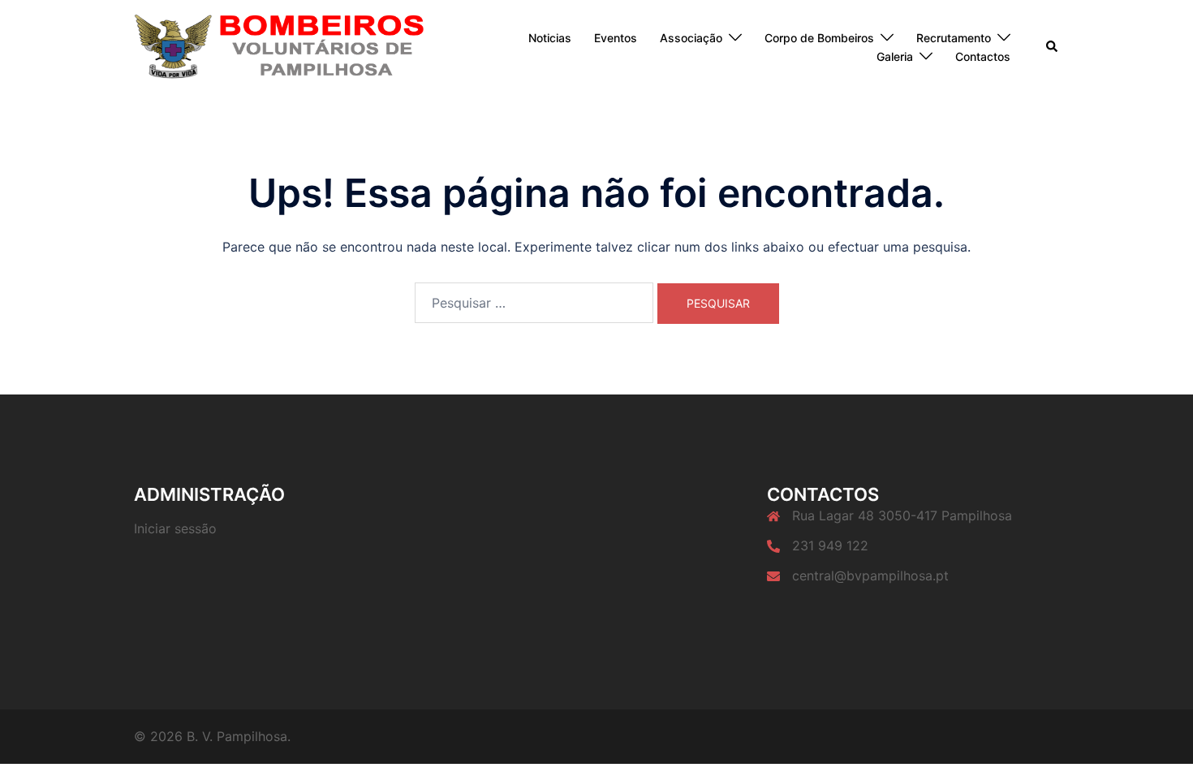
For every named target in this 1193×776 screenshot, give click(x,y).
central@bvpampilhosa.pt (870, 575)
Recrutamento (953, 38)
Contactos (982, 56)
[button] (1052, 47)
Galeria (894, 56)
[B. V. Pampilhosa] (279, 46)
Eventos (615, 38)
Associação (691, 38)
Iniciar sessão (175, 528)
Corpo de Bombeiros (819, 38)
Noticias (549, 38)
